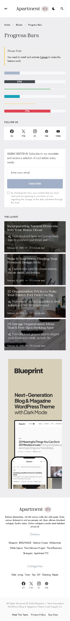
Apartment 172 (41, 553)
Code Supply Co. (53, 606)
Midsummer (55, 543)
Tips (34, 574)
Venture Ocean (40, 543)
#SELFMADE (25, 543)
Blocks (19, 25)
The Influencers (54, 548)
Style (13, 574)
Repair (55, 574)
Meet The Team (20, 614)
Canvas (44, 57)
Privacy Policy (38, 614)
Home (7, 25)
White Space (16, 548)
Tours (27, 574)
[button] (5, 8)
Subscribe (35, 183)
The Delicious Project (34, 548)
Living (20, 574)
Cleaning (46, 574)
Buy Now (53, 614)
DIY (38, 574)
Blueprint (13, 543)
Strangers (27, 553)
